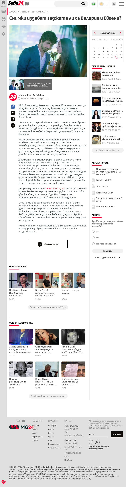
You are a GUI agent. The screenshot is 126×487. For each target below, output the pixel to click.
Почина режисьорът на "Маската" (17, 382)
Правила (68, 460)
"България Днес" (56, 188)
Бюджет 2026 (103, 180)
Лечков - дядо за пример (70, 291)
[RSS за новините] (97, 442)
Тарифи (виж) (71, 443)
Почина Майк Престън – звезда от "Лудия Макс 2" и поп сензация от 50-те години (72, 349)
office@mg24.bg (72, 453)
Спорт (35, 429)
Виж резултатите (105, 257)
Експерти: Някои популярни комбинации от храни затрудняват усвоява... (112, 74)
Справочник (37, 437)
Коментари (49, 244)
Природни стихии (105, 206)
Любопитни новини (21, 11)
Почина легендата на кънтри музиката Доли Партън (108, 172)
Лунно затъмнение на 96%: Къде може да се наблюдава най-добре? (112, 99)
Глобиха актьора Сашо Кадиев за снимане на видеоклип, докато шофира (71, 382)
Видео (34, 433)
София (51, 429)
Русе (50, 440)
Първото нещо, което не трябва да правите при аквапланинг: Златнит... (112, 86)
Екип (66, 456)
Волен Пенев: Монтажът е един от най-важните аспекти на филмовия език (45, 293)
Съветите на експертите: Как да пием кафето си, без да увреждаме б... (113, 138)
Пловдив (52, 426)
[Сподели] (13, 119)
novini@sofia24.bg (73, 435)
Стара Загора (54, 448)
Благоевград (53, 444)
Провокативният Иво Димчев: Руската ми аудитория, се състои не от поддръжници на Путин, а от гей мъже (18, 293)
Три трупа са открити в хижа (109, 199)
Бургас (51, 437)
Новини (35, 426)
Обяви (35, 440)
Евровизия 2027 (104, 192)
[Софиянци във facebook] (91, 442)
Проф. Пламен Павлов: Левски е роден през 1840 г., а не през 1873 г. (46, 382)
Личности (42, 11)
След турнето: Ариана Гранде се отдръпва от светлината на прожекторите (44, 349)
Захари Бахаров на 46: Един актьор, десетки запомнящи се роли (20, 349)
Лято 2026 (102, 186)
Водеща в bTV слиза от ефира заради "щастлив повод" (112, 112)
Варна (50, 433)
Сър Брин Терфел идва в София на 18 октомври (111, 125)
